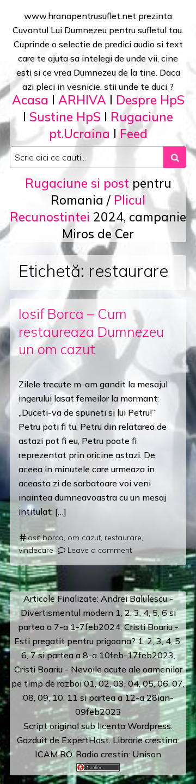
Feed (134, 133)
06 (162, 683)
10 (57, 697)
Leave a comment (100, 550)
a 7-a (57, 626)
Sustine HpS (65, 117)
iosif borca (45, 537)
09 (43, 697)
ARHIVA (82, 100)
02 (104, 683)
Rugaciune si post (77, 183)
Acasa (30, 100)
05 (148, 683)
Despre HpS (150, 100)
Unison (146, 754)
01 (89, 683)
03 (118, 683)
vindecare (36, 550)
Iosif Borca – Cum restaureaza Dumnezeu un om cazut (91, 331)
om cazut (84, 537)
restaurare (123, 537)
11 (72, 697)
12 (130, 697)
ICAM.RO (53, 754)
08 (28, 697)
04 (133, 683)
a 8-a (86, 655)
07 (177, 683)
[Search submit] (174, 157)
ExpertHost (85, 739)
